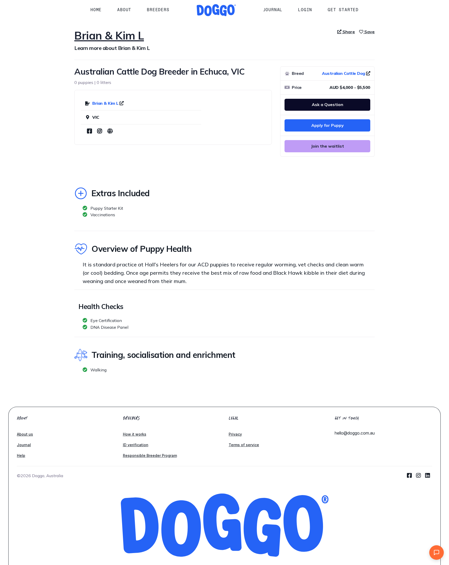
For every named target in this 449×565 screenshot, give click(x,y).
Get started (343, 9)
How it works (134, 434)
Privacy (235, 434)
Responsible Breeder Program (150, 455)
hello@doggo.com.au (355, 433)
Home (96, 9)
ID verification (135, 445)
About (124, 9)
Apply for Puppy (327, 125)
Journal (273, 9)
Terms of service (244, 445)
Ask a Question (327, 104)
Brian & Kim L (106, 103)
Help (21, 455)
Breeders (158, 9)
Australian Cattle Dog (343, 73)
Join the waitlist (327, 146)
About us (25, 434)
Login (305, 9)
